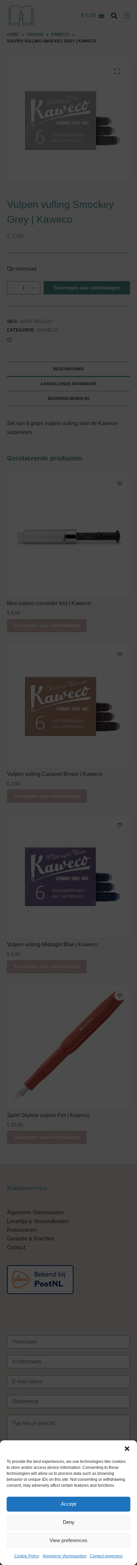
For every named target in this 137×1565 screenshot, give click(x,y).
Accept (68, 1504)
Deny (68, 1522)
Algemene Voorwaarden (64, 1556)
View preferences (68, 1540)
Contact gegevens (106, 1556)
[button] (127, 1448)
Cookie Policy (26, 1556)
